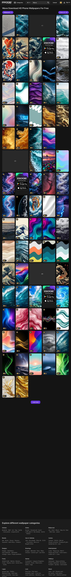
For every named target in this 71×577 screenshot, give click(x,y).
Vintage (4, 554)
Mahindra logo (6, 573)
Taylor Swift (51, 575)
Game (27, 564)
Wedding (38, 575)
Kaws (9, 554)
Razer (6, 540)
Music (50, 569)
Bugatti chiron (29, 544)
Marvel (61, 540)
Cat (13, 530)
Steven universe (53, 542)
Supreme (4, 542)
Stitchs (56, 540)
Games (27, 558)
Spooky (57, 564)
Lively (50, 550)
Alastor (28, 533)
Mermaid (33, 550)
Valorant (27, 563)
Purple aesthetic (16, 554)
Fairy (38, 550)
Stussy (12, 540)
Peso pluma (58, 573)
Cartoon (50, 540)
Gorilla (20, 530)
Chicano (27, 552)
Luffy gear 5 (29, 532)
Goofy (5, 564)
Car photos (29, 542)
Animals (4, 527)
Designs (4, 548)
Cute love (38, 573)
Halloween (51, 561)
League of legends (38, 561)
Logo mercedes (6, 575)
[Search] (48, 2)
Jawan (58, 532)
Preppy (4, 550)
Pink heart (35, 571)
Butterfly (4, 530)
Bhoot (57, 530)
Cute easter (63, 564)
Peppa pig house (53, 552)
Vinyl (49, 571)
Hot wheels (32, 540)
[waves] (8, 25)
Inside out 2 (51, 554)
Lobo (59, 544)
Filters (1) (62, 12)
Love (26, 569)
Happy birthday (60, 561)
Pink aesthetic (6, 552)
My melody (37, 532)
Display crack (11, 563)
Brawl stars (39, 563)
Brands (4, 538)
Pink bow (28, 571)
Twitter (12, 571)
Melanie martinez (61, 575)
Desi (67, 530)
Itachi (40, 530)
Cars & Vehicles (29, 538)
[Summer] (49, 71)
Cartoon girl (34, 552)
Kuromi (27, 530)
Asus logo (15, 575)
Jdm (26, 540)
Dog (16, 530)
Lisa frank (42, 552)
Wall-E (62, 550)
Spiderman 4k (52, 544)
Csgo (31, 564)
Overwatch (28, 561)
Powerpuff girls (63, 542)
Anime (27, 527)
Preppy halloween (53, 563)
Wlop (42, 550)
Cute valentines (29, 575)
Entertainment (52, 548)
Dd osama (51, 573)
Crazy (4, 563)
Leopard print (15, 532)
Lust (43, 575)
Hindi (53, 530)
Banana (18, 561)
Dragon (27, 550)
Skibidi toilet (5, 561)
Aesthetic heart (29, 573)
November (63, 563)
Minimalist (14, 552)
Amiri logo (14, 573)
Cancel (55, 2)
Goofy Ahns (19, 563)
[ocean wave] (62, 71)
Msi (3, 540)
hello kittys (11, 542)
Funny (4, 558)
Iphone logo (5, 571)
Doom (32, 563)
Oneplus (18, 542)
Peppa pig (56, 550)
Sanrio (43, 532)
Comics (50, 538)
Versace (17, 540)
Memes (12, 561)
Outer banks (63, 552)
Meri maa (52, 532)
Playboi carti (59, 571)
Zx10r (44, 540)
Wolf (9, 530)
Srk (49, 530)
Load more (35, 402)
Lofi (53, 571)
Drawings (28, 548)
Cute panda (6, 532)
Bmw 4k (38, 540)
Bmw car (36, 542)
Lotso (58, 554)
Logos (4, 569)
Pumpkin (51, 564)
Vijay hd (62, 530)
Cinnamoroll (33, 530)
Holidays (51, 558)
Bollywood (51, 527)
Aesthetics (10, 550)
